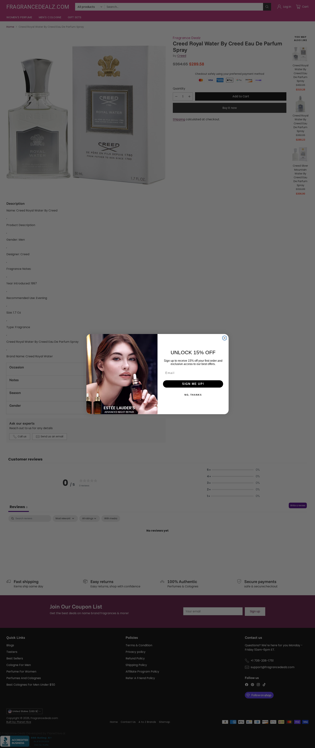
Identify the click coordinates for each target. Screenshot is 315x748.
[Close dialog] (224, 338)
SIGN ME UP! (193, 383)
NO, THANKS (193, 395)
